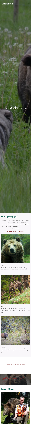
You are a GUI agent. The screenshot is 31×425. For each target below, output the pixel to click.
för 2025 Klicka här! (15, 231)
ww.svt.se (3, 382)
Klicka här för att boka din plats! (16, 364)
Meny (28, 3)
